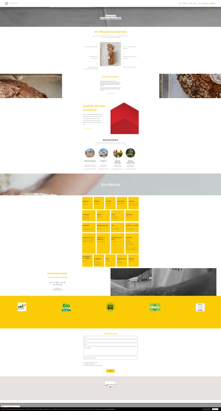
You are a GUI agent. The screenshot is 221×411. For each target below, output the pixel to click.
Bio (106, 203)
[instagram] (213, 3)
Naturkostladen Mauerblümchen (89, 239)
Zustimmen (215, 409)
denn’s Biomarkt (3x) (129, 243)
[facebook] (214, 3)
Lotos (127, 246)
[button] (211, 3)
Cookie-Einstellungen (207, 409)
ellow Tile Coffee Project (131, 249)
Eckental (136, 203)
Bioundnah (128, 239)
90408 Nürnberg (130, 166)
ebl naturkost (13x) (129, 244)
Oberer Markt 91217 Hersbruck (103, 165)
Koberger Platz (130, 165)
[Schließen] (219, 409)
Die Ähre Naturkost (97, 264)
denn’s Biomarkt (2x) (115, 216)
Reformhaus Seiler (86, 218)
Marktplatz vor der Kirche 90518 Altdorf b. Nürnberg (90, 165)
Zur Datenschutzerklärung (110, 409)
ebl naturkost (113, 241)
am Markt (108, 203)
